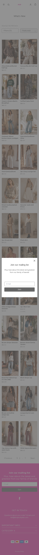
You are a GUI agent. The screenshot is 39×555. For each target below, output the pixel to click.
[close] (34, 261)
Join (19, 289)
